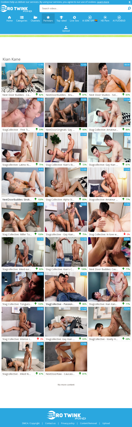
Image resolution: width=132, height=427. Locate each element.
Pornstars (48, 20)
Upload (66, 30)
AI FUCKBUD (119, 20)
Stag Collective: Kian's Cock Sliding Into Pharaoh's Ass (75, 269)
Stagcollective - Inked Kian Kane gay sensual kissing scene (34, 374)
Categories (21, 20)
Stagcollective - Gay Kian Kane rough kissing (70, 234)
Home (10, 20)
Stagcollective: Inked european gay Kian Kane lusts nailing (34, 269)
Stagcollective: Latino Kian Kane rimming (25, 164)
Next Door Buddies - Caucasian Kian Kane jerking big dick (34, 94)
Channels (35, 20)
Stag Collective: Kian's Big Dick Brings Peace (70, 164)
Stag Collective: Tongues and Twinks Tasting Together (32, 304)
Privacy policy (67, 423)
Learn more (103, 1)
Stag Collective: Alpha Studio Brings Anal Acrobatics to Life (78, 199)
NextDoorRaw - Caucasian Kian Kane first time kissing (76, 374)
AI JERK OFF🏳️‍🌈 (89, 20)
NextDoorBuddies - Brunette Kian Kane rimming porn (75, 94)
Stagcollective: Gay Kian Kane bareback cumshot (73, 339)
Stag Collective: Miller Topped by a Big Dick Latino (30, 234)
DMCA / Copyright (31, 423)
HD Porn (105, 20)
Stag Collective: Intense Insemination (22, 339)
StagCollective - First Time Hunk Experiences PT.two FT (33, 129)
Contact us (50, 423)
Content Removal (88, 423)
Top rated (61, 20)
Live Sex (74, 20)
